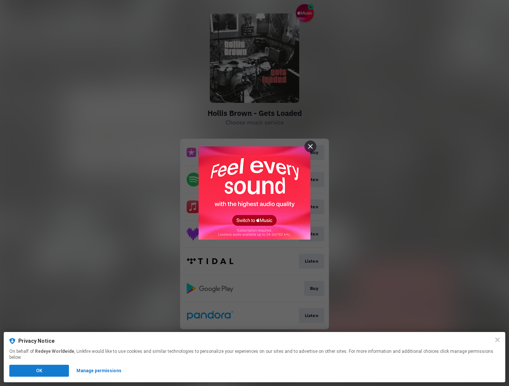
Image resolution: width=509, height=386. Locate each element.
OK (39, 370)
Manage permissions (98, 370)
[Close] (497, 340)
